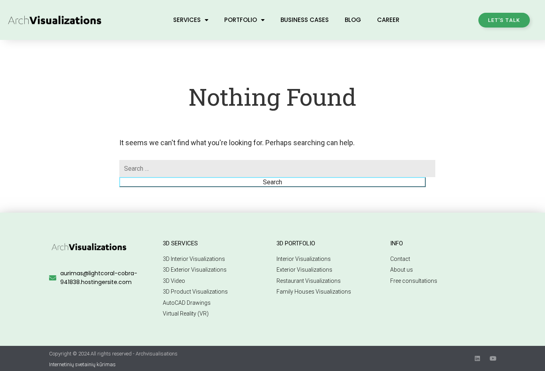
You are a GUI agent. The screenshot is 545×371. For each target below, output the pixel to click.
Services (187, 20)
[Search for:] (277, 168)
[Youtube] (493, 358)
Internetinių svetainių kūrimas (82, 364)
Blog (353, 20)
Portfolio (240, 20)
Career (388, 20)
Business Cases (304, 20)
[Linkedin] (477, 358)
